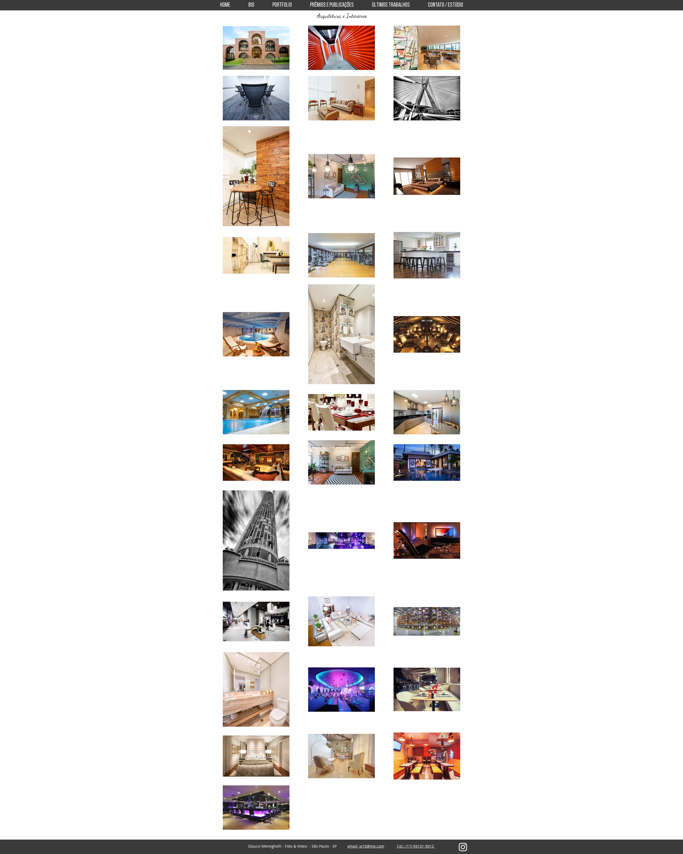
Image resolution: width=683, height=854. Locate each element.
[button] (282, 5)
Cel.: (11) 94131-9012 (416, 846)
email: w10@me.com (365, 846)
